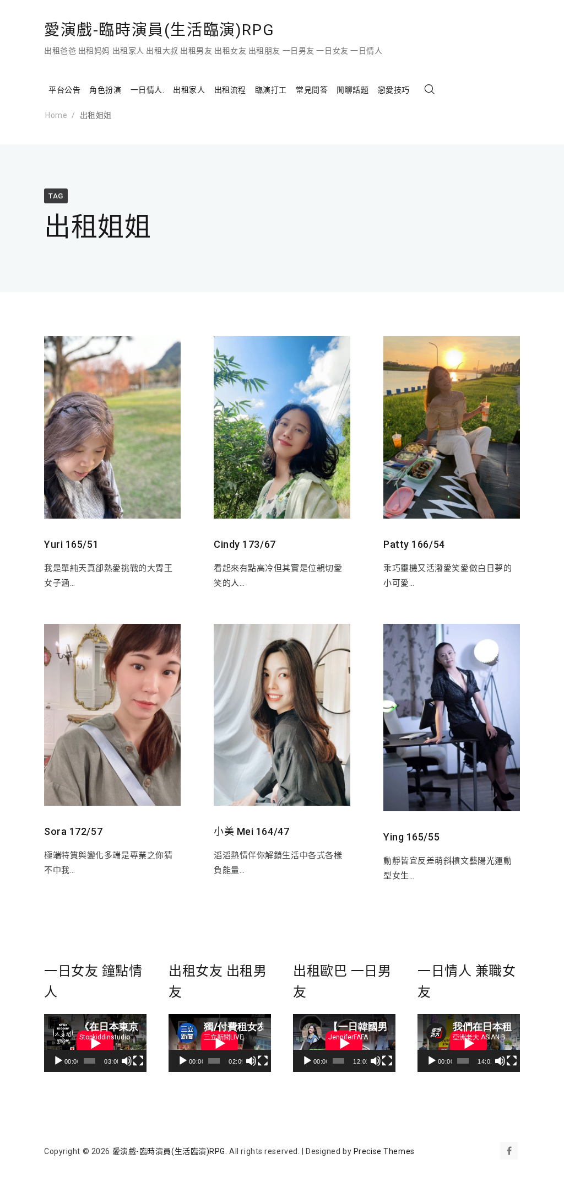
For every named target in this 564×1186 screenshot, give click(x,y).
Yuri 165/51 (71, 544)
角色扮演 (105, 89)
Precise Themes (384, 1151)
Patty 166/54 (414, 544)
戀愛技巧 (394, 89)
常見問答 (312, 89)
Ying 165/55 (411, 837)
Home (56, 115)
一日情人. (148, 89)
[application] (95, 1043)
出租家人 (189, 89)
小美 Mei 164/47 (251, 831)
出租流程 (230, 89)
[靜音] (126, 1060)
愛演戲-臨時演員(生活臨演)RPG (159, 30)
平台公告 (64, 89)
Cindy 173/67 (245, 544)
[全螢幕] (138, 1060)
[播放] (58, 1060)
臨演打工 (271, 89)
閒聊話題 (352, 89)
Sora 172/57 (73, 831)
